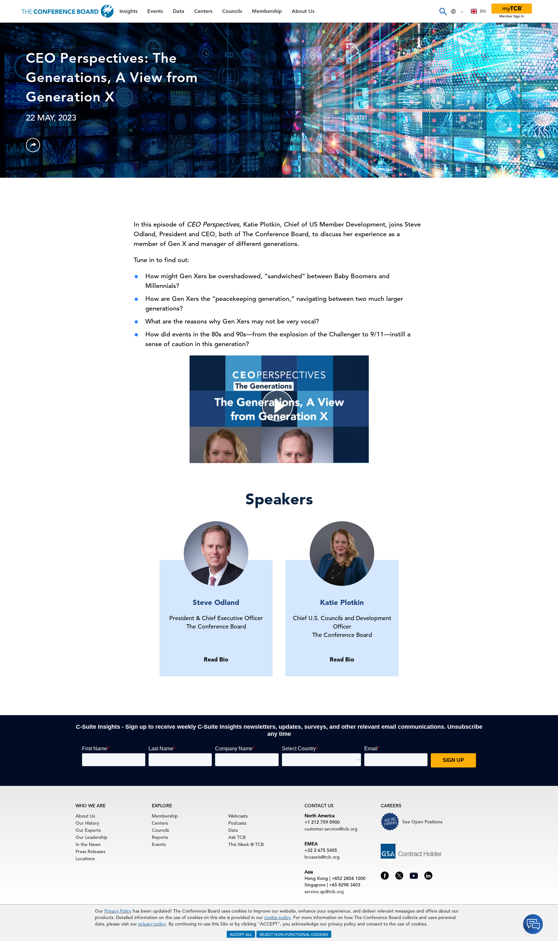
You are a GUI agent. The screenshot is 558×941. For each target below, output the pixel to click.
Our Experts (88, 830)
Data (12, 63)
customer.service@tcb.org (331, 829)
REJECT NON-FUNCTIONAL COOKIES (294, 934)
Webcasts (238, 816)
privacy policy (152, 924)
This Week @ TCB (29, 162)
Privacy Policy (117, 911)
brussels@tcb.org (322, 857)
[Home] (68, 11)
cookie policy (277, 917)
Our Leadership (92, 837)
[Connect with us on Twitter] (399, 875)
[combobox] (478, 11)
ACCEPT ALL (241, 934)
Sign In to (31, 178)
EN (483, 11)
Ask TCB (237, 837)
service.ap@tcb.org (324, 891)
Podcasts (237, 823)
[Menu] (11, 11)
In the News (88, 844)
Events (15, 47)
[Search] (443, 11)
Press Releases (90, 851)
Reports (160, 837)
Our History (87, 823)
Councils (17, 96)
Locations (85, 859)
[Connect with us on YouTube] (414, 875)
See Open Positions (422, 822)
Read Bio (216, 659)
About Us (19, 129)
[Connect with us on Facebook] (385, 875)
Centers (16, 80)
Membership (22, 113)
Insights (16, 30)
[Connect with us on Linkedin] (428, 875)
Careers (16, 146)
